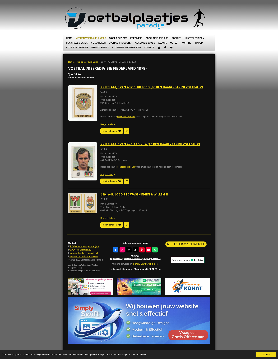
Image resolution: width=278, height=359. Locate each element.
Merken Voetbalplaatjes (87, 62)
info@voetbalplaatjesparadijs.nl (84, 246)
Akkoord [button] (266, 355)
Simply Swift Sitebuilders (145, 264)
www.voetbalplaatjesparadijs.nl (84, 253)
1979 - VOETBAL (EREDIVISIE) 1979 (118, 62)
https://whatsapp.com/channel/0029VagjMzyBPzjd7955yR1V (135, 259)
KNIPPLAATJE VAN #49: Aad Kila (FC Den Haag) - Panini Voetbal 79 (150, 144)
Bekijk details (106, 124)
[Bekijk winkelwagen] (171, 47)
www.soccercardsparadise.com (84, 256)
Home (71, 62)
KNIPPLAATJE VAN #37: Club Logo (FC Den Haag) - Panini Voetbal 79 (151, 87)
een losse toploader (126, 116)
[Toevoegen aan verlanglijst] (126, 131)
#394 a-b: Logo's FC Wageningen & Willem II (134, 194)
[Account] (159, 47)
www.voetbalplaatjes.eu (81, 250)
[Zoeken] (165, 47)
